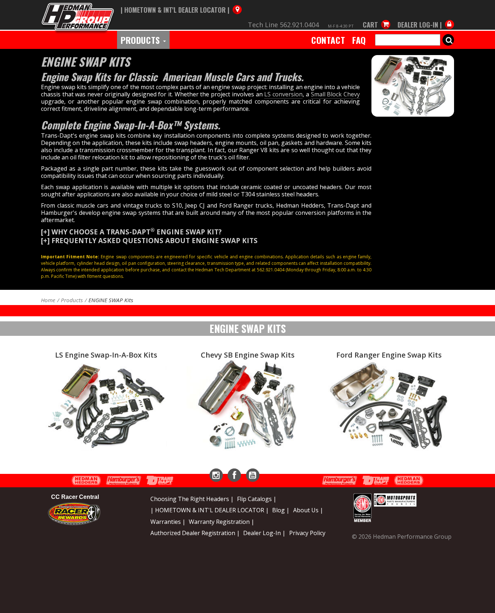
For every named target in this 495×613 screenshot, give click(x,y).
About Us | (308, 510)
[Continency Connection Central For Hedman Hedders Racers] (74, 513)
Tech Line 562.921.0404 (283, 24)
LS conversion (283, 94)
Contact (328, 39)
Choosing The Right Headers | (192, 499)
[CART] (376, 17)
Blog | (281, 510)
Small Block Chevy (335, 94)
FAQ (359, 39)
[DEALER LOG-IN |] (424, 17)
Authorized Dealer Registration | (195, 533)
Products (141, 39)
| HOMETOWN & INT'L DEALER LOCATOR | (209, 510)
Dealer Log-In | (264, 533)
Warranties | (168, 522)
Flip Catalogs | (256, 499)
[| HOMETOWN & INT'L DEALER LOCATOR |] (181, 2)
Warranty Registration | (221, 522)
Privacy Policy (307, 533)
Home (48, 300)
